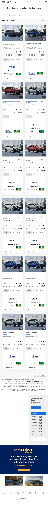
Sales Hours (34, 413)
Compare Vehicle (9, 78)
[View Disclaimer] (14, 55)
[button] (22, 33)
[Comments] (19, 55)
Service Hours (35, 437)
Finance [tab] (12, 59)
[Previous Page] (35, 375)
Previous (2, 481)
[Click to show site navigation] (46, 2)
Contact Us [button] (36, 407)
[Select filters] (43, 21)
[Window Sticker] (21, 55)
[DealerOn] (24, 498)
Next (46, 481)
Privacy (18, 499)
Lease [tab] (18, 59)
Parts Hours (34, 440)
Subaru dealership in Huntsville (16, 385)
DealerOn (11, 499)
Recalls (21, 499)
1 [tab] (22, 488)
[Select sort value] (45, 21)
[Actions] (21, 44)
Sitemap (14, 499)
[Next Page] (38, 375)
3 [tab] (25, 488)
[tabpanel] (14, 481)
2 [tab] (24, 488)
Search (42, 15)
